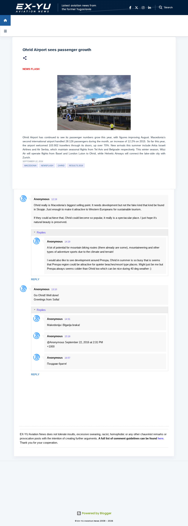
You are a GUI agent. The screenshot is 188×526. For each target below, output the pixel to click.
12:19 (54, 199)
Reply (35, 279)
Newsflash (47, 165)
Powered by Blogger (96, 513)
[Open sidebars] (5, 31)
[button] (25, 58)
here (160, 438)
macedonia (30, 165)
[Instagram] (143, 7)
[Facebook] (130, 7)
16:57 (67, 358)
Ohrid (61, 165)
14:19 (67, 241)
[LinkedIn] (149, 7)
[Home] (5, 20)
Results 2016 (76, 165)
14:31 (67, 319)
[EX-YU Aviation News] (32, 8)
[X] (136, 7)
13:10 (54, 289)
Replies (41, 232)
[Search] (160, 7)
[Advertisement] (94, 484)
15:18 (67, 336)
